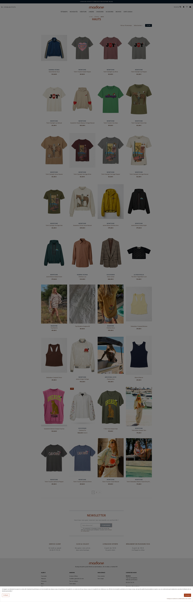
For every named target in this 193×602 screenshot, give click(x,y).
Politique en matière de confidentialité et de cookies (179, 599)
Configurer (5, 595)
